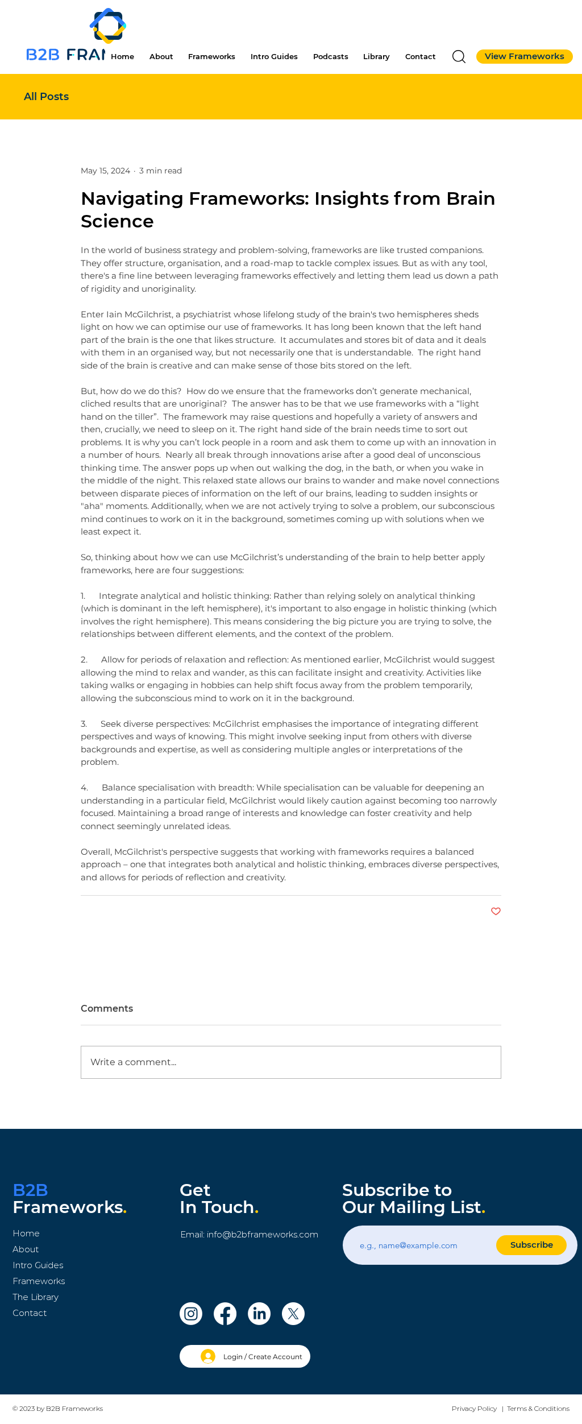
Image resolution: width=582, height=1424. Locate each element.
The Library (36, 1296)
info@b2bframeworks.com (262, 1234)
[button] (458, 56)
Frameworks (39, 1281)
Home (26, 1233)
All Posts (46, 96)
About (26, 1249)
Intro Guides (38, 1265)
